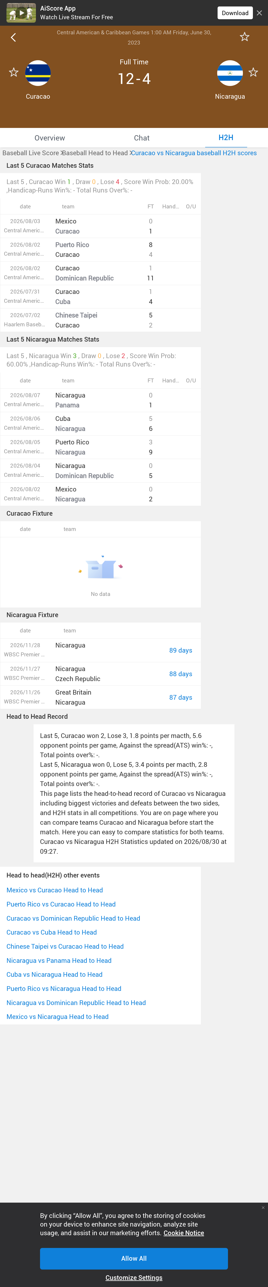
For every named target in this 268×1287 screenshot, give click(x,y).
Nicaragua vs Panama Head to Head (59, 960)
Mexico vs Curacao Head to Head (54, 890)
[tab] (49, 137)
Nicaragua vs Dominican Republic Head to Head (76, 1002)
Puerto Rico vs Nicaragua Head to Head (63, 988)
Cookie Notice (184, 1233)
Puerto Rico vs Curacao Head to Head (61, 904)
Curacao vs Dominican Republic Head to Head (73, 918)
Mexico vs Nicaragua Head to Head (57, 1016)
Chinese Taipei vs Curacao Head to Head (65, 946)
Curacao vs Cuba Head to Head (51, 932)
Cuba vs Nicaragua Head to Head (54, 974)
